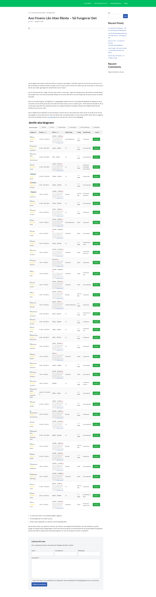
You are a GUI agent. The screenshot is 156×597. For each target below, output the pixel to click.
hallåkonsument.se (60, 142)
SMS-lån (44, 127)
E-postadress (59, 550)
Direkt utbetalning (85, 127)
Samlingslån (97, 127)
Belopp (41, 132)
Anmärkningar (73, 127)
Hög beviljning (61, 127)
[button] (91, 3)
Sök (109, 13)
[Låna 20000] (36, 3)
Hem (29, 12)
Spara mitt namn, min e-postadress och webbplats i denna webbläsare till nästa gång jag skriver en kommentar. (66, 580)
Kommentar (35, 558)
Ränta (54, 132)
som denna (50, 117)
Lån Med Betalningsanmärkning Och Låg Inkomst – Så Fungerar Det (117, 35)
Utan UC (52, 127)
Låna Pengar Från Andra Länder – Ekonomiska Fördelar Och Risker (117, 50)
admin (31, 21)
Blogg (125, 3)
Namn (34, 550)
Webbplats (81, 550)
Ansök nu (96, 139)
